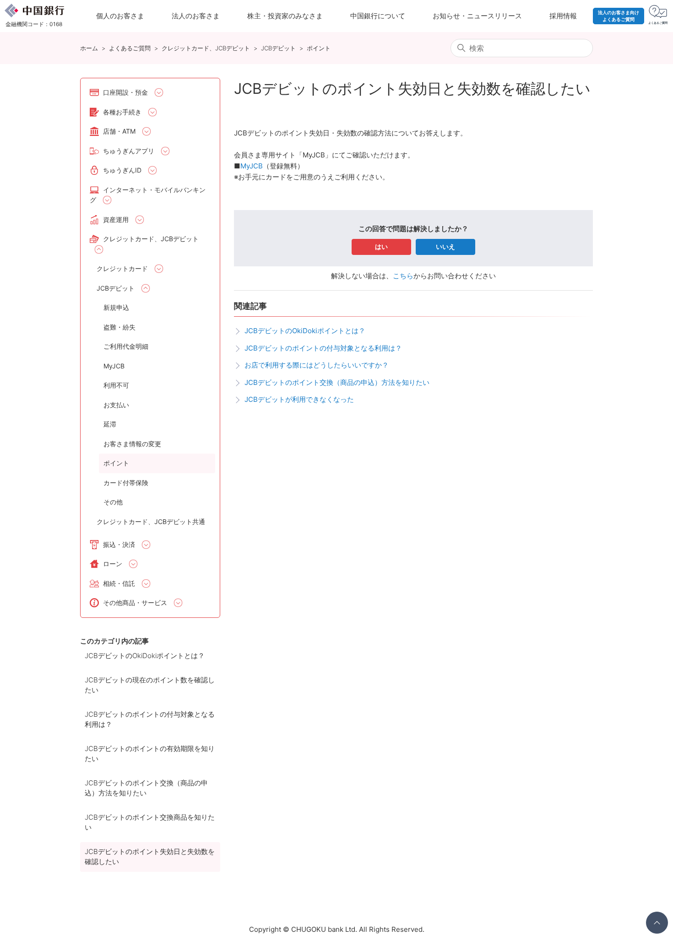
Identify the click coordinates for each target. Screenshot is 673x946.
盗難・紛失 (119, 327)
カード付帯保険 (125, 483)
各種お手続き (122, 112)
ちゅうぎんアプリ (128, 151)
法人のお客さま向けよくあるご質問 (618, 16)
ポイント (319, 48)
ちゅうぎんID (122, 170)
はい (381, 246)
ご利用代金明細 (125, 346)
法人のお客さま (196, 15)
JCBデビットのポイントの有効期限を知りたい (150, 753)
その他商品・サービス (135, 602)
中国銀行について (377, 15)
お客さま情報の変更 (132, 444)
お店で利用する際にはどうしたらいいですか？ (316, 365)
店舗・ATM (119, 131)
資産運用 (116, 219)
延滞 (109, 424)
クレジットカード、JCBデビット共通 (151, 521)
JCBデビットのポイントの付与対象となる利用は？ (150, 719)
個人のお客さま (120, 15)
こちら (403, 275)
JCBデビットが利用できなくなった (299, 399)
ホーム (89, 48)
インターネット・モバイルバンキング (148, 195)
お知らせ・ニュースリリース (477, 15)
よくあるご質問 (130, 48)
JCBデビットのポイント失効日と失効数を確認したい (150, 856)
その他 (113, 502)
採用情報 (563, 15)
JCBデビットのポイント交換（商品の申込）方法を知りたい (146, 788)
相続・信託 (119, 583)
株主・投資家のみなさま (285, 15)
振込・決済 (119, 544)
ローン (112, 564)
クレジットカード (122, 268)
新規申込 (116, 307)
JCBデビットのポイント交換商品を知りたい (150, 822)
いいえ (445, 246)
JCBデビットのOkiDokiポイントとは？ (145, 655)
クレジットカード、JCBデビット (206, 48)
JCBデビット (278, 48)
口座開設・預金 (125, 92)
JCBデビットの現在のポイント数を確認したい (150, 685)
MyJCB (114, 366)
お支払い (116, 405)
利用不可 (116, 385)
